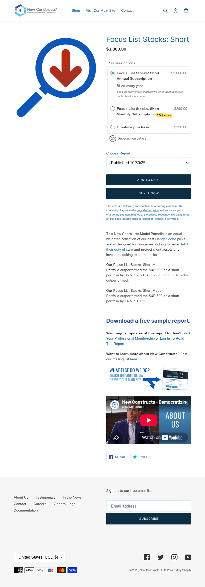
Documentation (26, 510)
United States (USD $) (38, 557)
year (139, 86)
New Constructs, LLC (153, 570)
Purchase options (121, 63)
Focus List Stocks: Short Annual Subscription (138, 75)
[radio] (112, 73)
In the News (72, 497)
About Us (21, 497)
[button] (149, 127)
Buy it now (149, 193)
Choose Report (118, 153)
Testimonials (45, 497)
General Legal (65, 504)
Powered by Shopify (179, 570)
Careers (40, 504)
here (133, 359)
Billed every (126, 86)
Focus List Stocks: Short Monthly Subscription (144, 112)
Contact (20, 504)
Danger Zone (165, 239)
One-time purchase (133, 127)
